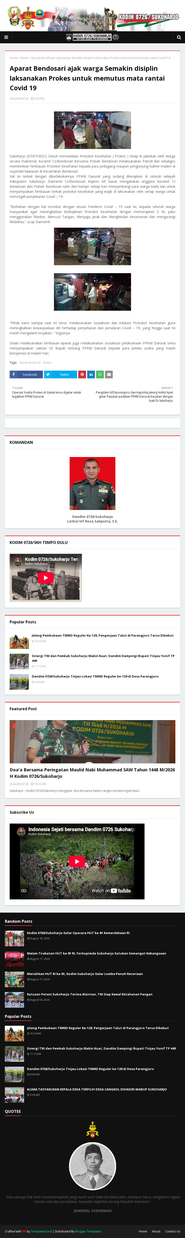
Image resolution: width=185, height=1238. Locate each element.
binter (24, 58)
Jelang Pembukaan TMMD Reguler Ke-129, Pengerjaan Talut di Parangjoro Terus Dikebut (103, 635)
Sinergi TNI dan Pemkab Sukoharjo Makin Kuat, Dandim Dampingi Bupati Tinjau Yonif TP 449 (103, 658)
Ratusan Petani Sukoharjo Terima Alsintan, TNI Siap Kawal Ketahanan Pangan (89, 994)
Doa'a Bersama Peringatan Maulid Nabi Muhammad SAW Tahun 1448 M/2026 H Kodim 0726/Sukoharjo (92, 773)
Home (14, 58)
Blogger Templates (88, 1231)
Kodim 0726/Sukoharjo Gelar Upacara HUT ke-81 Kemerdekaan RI (78, 933)
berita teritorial (30, 363)
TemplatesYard (41, 1231)
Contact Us (172, 1231)
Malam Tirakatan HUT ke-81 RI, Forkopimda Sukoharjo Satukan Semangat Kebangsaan (96, 953)
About (156, 1231)
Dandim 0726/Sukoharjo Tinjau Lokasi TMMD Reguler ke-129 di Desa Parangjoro (95, 676)
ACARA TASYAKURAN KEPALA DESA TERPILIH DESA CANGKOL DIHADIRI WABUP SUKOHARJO (97, 1089)
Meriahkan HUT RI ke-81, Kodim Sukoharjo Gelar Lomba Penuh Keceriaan (85, 974)
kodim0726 (20, 99)
